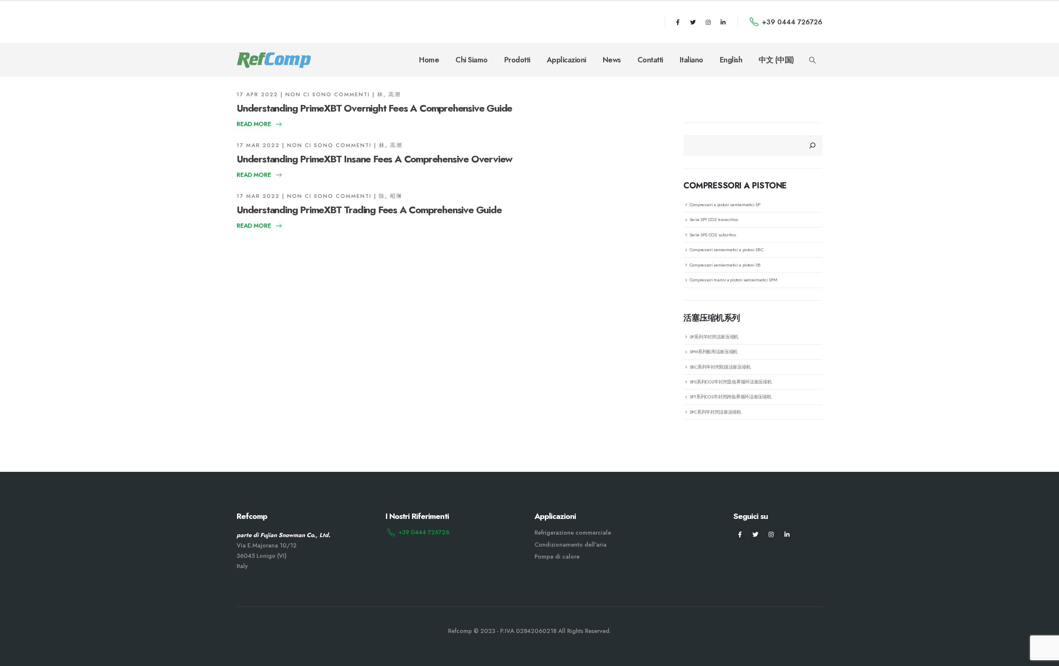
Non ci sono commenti (327, 94)
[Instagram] (708, 22)
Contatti (650, 60)
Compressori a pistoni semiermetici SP (725, 204)
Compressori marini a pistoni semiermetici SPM (733, 279)
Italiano (691, 60)
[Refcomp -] (274, 60)
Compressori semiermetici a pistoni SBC (727, 249)
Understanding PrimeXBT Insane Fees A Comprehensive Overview (374, 159)
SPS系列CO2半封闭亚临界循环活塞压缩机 (731, 381)
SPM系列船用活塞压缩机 (714, 351)
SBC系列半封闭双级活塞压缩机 (720, 367)
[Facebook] (678, 22)
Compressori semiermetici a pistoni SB (725, 265)
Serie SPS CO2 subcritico (713, 234)
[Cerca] (812, 145)
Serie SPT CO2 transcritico (714, 219)
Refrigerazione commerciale (572, 532)
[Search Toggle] (813, 60)
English (731, 60)
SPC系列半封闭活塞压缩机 (715, 412)
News (612, 60)
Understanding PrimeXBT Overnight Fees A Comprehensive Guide (374, 108)
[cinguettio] (693, 22)
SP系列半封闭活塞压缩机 (714, 336)
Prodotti (517, 60)
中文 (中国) (776, 60)
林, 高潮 (389, 94)
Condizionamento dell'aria (570, 544)
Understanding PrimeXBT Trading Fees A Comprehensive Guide (369, 209)
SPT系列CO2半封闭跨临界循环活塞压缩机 (730, 396)
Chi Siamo (471, 60)
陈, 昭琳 (391, 196)
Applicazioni (566, 60)
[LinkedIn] (723, 22)
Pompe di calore (557, 556)
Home (429, 60)
